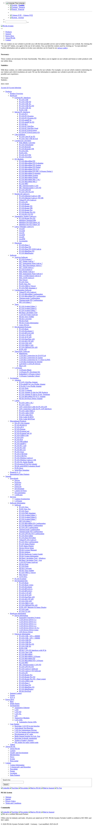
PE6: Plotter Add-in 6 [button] (26, 272)
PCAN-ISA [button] (19, 439)
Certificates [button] (19, 495)
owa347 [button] (22, 229)
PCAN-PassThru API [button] (27, 339)
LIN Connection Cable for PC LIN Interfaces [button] (35, 409)
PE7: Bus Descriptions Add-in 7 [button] (30, 265)
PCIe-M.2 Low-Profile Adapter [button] (30, 386)
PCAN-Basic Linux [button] (26, 585)
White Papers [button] (15, 704)
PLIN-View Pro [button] (25, 284)
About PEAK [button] (10, 38)
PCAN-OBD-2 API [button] (26, 345)
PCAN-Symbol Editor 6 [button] (27, 308)
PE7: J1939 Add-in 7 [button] (26, 268)
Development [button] (19, 489)
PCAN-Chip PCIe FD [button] (27, 136)
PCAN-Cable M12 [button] (26, 415)
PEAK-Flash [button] (23, 321)
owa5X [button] (21, 233)
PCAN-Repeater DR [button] (26, 149)
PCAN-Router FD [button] (25, 206)
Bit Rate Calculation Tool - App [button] (30, 560)
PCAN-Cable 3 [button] (24, 405)
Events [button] (12, 759)
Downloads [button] (14, 478)
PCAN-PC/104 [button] (20, 448)
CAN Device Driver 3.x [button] (27, 624)
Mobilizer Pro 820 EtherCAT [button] (29, 222)
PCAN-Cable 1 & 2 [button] (26, 403)
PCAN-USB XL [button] (25, 104)
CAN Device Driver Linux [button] (28, 630)
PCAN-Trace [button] (19, 452)
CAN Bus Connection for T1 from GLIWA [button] (34, 360)
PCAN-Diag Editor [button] (26, 536)
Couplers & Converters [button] (23, 141)
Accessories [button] (23, 241)
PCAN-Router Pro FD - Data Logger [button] (32, 679)
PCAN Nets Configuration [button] (28, 542)
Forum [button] (12, 695)
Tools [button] (16, 304)
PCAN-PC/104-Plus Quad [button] (28, 128)
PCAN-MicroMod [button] (21, 441)
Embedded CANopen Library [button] (29, 374)
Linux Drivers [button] (24, 325)
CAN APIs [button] (18, 720)
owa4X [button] (21, 237)
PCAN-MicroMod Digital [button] (28, 177)
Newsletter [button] (14, 769)
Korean (20, 18)
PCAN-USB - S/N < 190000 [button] (29, 638)
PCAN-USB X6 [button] (25, 108)
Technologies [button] (15, 706)
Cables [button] (17, 401)
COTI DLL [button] (23, 577)
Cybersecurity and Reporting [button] (20, 767)
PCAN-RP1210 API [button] (26, 333)
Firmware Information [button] (22, 634)
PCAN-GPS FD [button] (25, 190)
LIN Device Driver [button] (26, 632)
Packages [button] (18, 482)
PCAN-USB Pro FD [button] (26, 106)
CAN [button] (16, 710)
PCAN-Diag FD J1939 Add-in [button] (30, 249)
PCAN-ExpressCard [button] (22, 431)
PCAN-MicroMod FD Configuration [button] (32, 296)
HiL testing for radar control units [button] (26, 742)
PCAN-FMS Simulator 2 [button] (28, 288)
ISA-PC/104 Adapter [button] (22, 423)
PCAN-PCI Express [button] (26, 116)
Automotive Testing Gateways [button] (25, 216)
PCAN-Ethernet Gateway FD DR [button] (31, 198)
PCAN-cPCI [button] (19, 427)
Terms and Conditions (13, 803)
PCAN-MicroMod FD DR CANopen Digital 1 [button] (36, 171)
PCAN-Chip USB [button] (25, 652)
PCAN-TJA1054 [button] (25, 157)
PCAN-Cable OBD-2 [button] (27, 411)
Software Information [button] (17, 503)
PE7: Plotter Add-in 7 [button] (26, 261)
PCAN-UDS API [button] (25, 343)
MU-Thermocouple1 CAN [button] (28, 186)
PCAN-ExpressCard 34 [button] (23, 433)
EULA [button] (12, 697)
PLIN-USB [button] (23, 110)
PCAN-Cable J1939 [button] (26, 413)
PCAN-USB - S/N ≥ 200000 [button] (29, 636)
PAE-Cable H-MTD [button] (26, 417)
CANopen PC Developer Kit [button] (29, 372)
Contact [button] (8, 40)
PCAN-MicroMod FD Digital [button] (29, 167)
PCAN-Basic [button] (24, 329)
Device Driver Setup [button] (26, 548)
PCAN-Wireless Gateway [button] (24, 458)
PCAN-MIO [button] (23, 184)
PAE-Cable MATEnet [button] (27, 419)
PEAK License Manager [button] (28, 550)
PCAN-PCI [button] (23, 114)
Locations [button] (13, 773)
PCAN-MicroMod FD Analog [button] (30, 165)
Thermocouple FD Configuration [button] (31, 300)
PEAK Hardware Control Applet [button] (31, 554)
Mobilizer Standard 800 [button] (27, 220)
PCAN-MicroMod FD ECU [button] (29, 169)
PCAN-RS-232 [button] (20, 450)
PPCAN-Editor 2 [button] (25, 302)
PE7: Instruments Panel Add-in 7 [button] (31, 263)
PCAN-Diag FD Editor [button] (27, 538)
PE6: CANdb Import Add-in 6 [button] (30, 276)
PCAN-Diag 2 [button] (24, 245)
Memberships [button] (15, 755)
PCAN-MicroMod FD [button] (27, 161)
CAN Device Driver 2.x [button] (27, 626)
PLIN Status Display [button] (26, 546)
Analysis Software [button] (21, 257)
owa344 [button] (22, 231)
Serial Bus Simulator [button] (22, 470)
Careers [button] (12, 751)
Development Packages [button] (23, 327)
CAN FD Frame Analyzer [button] (28, 315)
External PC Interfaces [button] (23, 98)
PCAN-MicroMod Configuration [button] (31, 294)
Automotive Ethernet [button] (22, 708)
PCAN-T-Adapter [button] (25, 390)
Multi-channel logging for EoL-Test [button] (27, 736)
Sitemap (8, 797)
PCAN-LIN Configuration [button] (28, 527)
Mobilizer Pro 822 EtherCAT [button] (29, 225)
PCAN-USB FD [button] (25, 102)
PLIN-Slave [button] (19, 468)
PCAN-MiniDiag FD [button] (26, 251)
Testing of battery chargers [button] (24, 740)
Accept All (5, 88)
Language (21, 3)
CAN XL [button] (18, 714)
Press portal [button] (14, 761)
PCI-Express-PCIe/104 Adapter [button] (26, 464)
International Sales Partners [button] (19, 474)
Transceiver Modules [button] (22, 718)
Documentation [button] (20, 493)
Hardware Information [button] (18, 613)
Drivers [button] (17, 480)
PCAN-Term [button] (23, 388)
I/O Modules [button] (19, 159)
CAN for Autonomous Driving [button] (26, 730)
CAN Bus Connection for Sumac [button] (31, 358)
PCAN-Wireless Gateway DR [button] (25, 460)
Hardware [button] (13, 96)
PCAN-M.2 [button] (23, 124)
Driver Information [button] (21, 615)
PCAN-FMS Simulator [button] (27, 513)
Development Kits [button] (21, 581)
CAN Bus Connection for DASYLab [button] (32, 356)
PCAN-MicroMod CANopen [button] (29, 656)
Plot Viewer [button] (23, 280)
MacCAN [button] (22, 366)
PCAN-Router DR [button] (26, 208)
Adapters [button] (18, 380)
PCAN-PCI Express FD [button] (27, 118)
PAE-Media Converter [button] (27, 143)
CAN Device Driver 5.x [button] (27, 620)
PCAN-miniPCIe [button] (25, 120)
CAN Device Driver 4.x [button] (27, 622)
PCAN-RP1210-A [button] (25, 589)
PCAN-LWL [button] (23, 151)
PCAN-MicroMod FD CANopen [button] (31, 661)
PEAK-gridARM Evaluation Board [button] (27, 466)
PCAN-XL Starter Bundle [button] (24, 462)
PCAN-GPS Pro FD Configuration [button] (31, 534)
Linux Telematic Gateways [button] (24, 227)
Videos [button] (12, 744)
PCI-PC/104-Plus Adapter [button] (28, 382)
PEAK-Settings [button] (24, 552)
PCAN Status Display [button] (27, 544)
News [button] (12, 757)
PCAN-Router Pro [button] (25, 210)
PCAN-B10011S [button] (21, 425)
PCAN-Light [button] (23, 609)
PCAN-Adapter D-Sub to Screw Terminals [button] (34, 394)
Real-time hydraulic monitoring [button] (26, 738)
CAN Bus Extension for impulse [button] (30, 362)
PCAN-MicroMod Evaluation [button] (29, 173)
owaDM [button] (22, 239)
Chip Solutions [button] (20, 134)
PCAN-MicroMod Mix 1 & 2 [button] (29, 179)
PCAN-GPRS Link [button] (22, 435)
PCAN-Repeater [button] (25, 147)
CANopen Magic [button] (25, 370)
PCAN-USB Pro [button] (21, 456)
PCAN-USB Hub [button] (21, 454)
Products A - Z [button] (15, 472)
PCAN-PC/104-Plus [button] (26, 126)
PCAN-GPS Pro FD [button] (26, 192)
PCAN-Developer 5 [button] (26, 331)
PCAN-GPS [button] (19, 437)
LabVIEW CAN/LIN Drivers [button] (29, 364)
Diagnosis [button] (18, 243)
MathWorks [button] (23, 353)
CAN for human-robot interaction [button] (27, 732)
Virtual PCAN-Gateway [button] (27, 200)
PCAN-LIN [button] (23, 202)
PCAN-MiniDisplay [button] (26, 253)
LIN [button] (16, 716)
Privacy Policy (10, 801)
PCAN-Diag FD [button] (25, 247)
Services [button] (13, 497)
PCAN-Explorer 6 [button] (25, 270)
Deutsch (21, 7)
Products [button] (8, 32)
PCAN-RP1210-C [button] (25, 591)
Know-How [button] (9, 36)
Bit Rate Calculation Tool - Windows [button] (32, 558)
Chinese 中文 (27, 15)
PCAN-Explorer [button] (20, 579)
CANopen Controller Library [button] (29, 376)
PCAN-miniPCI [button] (20, 444)
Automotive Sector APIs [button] (28, 722)
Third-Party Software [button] (22, 351)
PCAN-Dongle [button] (20, 429)
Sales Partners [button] (15, 775)
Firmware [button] (18, 487)
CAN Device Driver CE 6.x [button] (29, 628)
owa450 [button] (22, 235)
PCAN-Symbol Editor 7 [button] (27, 310)
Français (20, 9)
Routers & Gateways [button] (22, 194)
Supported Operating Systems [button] (29, 618)
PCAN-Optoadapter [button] (26, 145)
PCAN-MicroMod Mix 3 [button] (28, 182)
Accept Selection (15, 88)
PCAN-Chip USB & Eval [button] (28, 139)
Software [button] (13, 255)
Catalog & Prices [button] (21, 491)
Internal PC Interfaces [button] (22, 112)
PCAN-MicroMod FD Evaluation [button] (31, 163)
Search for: (7, 780)
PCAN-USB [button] (23, 100)
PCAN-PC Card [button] (20, 446)
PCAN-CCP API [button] (25, 335)
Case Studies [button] (14, 724)
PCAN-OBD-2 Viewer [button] (27, 286)
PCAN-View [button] (23, 282)
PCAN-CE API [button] (24, 611)
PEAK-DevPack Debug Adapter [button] (31, 399)
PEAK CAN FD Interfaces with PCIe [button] (32, 650)
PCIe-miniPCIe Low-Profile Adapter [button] (32, 384)
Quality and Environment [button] (19, 753)
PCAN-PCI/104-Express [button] (28, 130)
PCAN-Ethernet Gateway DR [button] (30, 196)
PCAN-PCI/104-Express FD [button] (29, 132)
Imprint (8, 799)
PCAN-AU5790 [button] (25, 155)
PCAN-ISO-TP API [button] (26, 341)
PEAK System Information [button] (28, 323)
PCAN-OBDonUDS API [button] (28, 347)
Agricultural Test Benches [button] (24, 728)
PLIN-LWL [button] (23, 153)
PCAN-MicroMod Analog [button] (28, 175)
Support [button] (8, 34)
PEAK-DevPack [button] (25, 691)
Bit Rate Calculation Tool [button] (28, 313)
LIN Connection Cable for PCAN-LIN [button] (33, 407)
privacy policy (63, 48)
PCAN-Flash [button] (23, 566)
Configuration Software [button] (23, 290)
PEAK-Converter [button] (25, 319)
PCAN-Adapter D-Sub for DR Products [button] (33, 392)
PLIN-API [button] (23, 349)
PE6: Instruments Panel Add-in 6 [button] (31, 274)
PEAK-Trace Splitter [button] (26, 317)
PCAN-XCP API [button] (25, 337)
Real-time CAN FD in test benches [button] (27, 726)
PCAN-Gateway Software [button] (28, 669)
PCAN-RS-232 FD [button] (26, 214)
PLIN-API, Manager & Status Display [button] (32, 607)
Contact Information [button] (17, 765)
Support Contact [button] (16, 693)
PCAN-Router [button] (24, 204)
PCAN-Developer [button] (25, 587)
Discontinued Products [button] (18, 421)
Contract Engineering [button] (22, 499)
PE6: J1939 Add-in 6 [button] (26, 278)
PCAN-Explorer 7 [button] (25, 259)
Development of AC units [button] (24, 734)
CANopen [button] (18, 368)
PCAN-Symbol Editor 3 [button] (27, 306)
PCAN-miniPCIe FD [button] (26, 122)
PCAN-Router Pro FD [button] (27, 212)
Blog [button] (11, 701)
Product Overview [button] (16, 94)
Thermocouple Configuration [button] (29, 298)
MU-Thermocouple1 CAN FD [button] (30, 188)
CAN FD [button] (18, 712)
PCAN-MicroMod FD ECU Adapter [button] (32, 396)
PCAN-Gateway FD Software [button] (30, 671)
